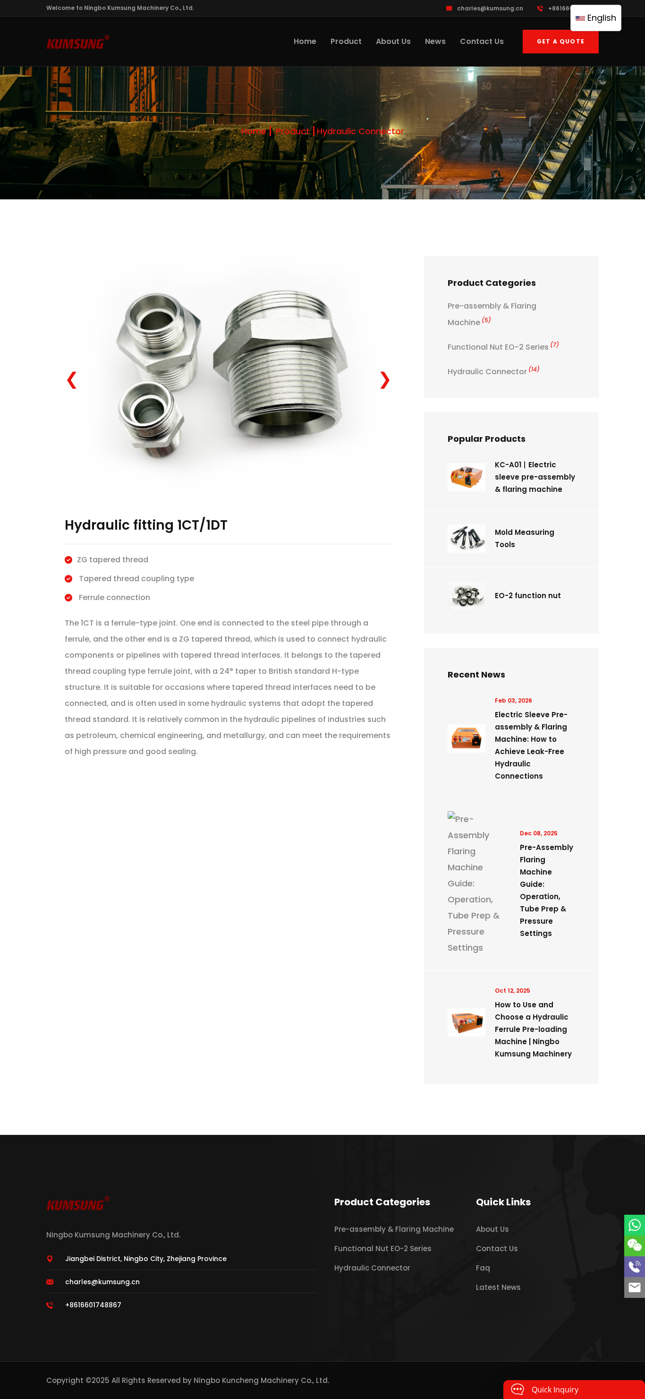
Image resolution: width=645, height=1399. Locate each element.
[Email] (634, 1287)
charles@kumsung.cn (490, 8)
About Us (393, 41)
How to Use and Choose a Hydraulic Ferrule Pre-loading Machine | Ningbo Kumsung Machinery (533, 1029)
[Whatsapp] (634, 1225)
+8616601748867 (573, 8)
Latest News (498, 1287)
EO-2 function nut (528, 596)
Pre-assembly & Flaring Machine (394, 1229)
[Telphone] (634, 1266)
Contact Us (482, 41)
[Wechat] (634, 1246)
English (600, 18)
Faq (483, 1268)
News (435, 41)
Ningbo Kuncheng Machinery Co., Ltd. (261, 1380)
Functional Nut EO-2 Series (503, 347)
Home (305, 41)
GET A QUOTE (561, 41)
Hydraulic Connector (360, 131)
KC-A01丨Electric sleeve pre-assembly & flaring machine (535, 477)
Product (346, 41)
